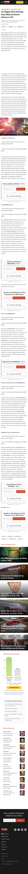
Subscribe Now (14, 687)
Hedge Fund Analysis (5, 9)
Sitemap (3, 849)
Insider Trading (5, 839)
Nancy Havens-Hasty (18, 44)
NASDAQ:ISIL (4, 539)
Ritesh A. (22, 20)
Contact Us (4, 847)
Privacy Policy (4, 853)
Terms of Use (4, 856)
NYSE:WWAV (10, 536)
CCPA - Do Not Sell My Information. (10, 861)
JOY (13, 138)
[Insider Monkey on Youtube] (22, 830)
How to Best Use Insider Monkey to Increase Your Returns (13, 705)
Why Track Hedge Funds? (11, 708)
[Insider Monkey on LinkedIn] (25, 830)
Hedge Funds (14, 9)
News (19, 9)
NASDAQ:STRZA (12, 539)
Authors (3, 844)
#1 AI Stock (19, 2)
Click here (9, 201)
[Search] (25, 2)
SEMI (23, 383)
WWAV (17, 432)
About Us (3, 842)
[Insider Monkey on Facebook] (16, 830)
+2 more (3, 29)
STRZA (11, 205)
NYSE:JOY (4, 536)
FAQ (2, 859)
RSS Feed (6, 834)
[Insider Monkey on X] (19, 830)
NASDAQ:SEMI (17, 536)
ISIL (14, 314)
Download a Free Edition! (11, 711)
